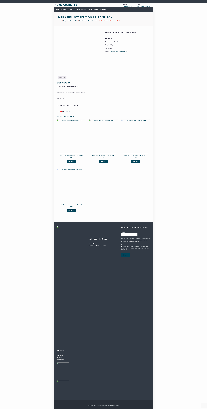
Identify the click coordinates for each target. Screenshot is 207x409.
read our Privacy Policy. (133, 241)
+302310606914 (127, 6)
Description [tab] (62, 77)
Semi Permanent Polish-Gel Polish (88, 20)
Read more (71, 161)
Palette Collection (93, 9)
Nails (76, 20)
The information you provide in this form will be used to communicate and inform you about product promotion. (135, 248)
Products (63, 9)
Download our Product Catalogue (97, 245)
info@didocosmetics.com (143, 6)
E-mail (123, 232)
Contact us (103, 9)
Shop (64, 20)
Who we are (60, 355)
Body (71, 9)
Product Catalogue (81, 9)
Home (57, 9)
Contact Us (92, 243)
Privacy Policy (60, 359)
